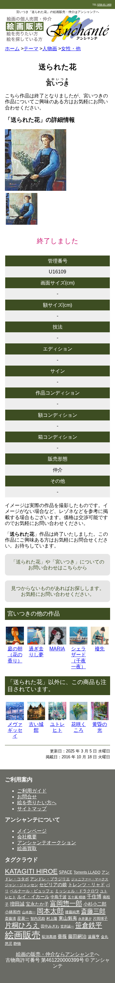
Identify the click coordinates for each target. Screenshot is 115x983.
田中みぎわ (50, 926)
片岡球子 (100, 918)
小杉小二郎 (94, 904)
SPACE (65, 872)
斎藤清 (10, 918)
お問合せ (27, 796)
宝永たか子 (37, 904)
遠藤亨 (94, 936)
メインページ (32, 831)
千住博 (94, 896)
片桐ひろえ (22, 925)
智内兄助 (37, 918)
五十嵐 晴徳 (77, 897)
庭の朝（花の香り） (15, 654)
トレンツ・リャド (86, 884)
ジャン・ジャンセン (21, 885)
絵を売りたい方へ (36, 802)
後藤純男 (72, 912)
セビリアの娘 (53, 884)
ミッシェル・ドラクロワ (77, 891)
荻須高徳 (49, 937)
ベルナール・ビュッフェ (32, 891)
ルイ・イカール (33, 896)
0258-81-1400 (104, 4)
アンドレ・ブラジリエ (50, 879)
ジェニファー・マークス (89, 879)
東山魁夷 (68, 918)
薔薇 (62, 936)
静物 (17, 943)
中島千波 (59, 897)
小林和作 (13, 912)
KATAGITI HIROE (31, 871)
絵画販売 (22, 935)
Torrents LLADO (87, 872)
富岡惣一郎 (66, 903)
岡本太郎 (50, 911)
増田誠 (17, 904)
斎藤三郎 (93, 911)
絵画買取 (27, 848)
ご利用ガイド (32, 790)
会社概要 (27, 836)
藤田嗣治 (77, 936)
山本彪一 (29, 912)
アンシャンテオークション (46, 842)
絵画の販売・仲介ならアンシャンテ (55, 954)
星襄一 (23, 918)
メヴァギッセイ (15, 730)
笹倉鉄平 (88, 925)
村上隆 (51, 918)
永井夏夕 (85, 918)
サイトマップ (32, 808)
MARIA (57, 648)
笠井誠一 (67, 926)
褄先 (100, 648)
